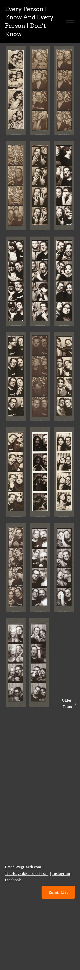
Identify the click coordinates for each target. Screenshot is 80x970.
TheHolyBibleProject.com (26, 873)
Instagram (61, 873)
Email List (58, 892)
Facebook (13, 880)
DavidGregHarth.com (23, 867)
